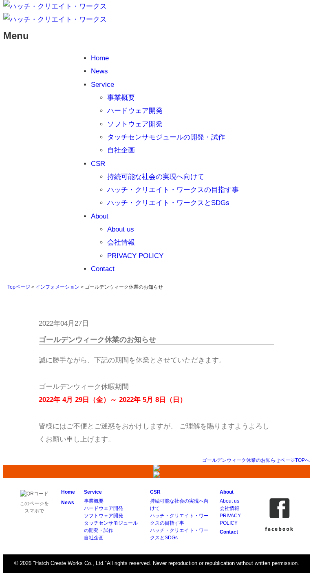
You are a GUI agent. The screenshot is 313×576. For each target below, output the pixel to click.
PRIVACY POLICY (135, 256)
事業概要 (121, 98)
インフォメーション (57, 287)
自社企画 (121, 150)
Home (100, 58)
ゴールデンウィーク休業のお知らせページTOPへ (256, 460)
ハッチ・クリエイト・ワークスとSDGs (168, 203)
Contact (103, 269)
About (99, 216)
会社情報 (121, 242)
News (99, 71)
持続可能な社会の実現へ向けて (155, 177)
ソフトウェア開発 (135, 124)
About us (120, 229)
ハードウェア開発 (135, 111)
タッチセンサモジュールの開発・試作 (166, 137)
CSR (98, 164)
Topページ (18, 287)
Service (102, 84)
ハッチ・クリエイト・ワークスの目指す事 (173, 190)
